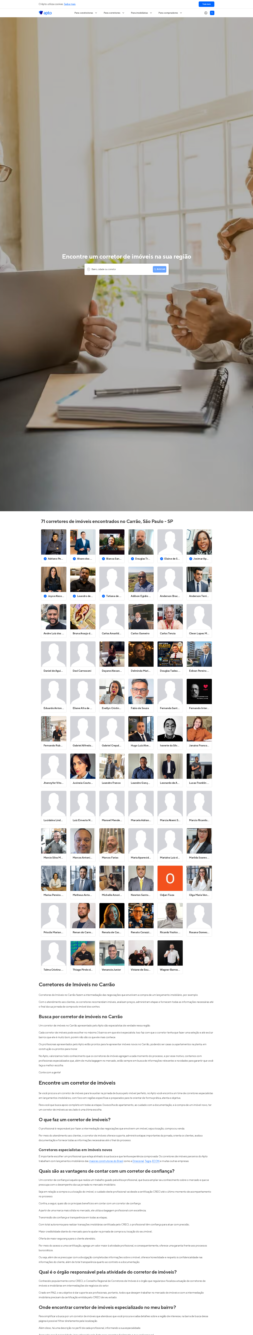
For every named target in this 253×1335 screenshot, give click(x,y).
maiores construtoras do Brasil (106, 1161)
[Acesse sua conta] (206, 13)
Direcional (138, 1161)
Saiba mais (70, 4)
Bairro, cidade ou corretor (104, 269)
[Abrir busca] (212, 13)
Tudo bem (206, 4)
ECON (156, 1161)
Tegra (148, 1161)
